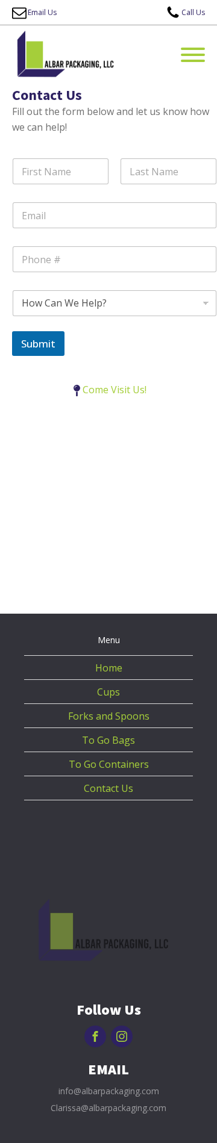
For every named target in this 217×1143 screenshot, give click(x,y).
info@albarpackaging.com (108, 1091)
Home (108, 667)
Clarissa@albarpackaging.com (108, 1107)
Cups (108, 692)
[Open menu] (193, 55)
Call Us (193, 12)
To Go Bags (108, 740)
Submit (38, 343)
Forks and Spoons (108, 716)
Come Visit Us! (114, 389)
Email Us (42, 12)
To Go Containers (109, 764)
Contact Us (108, 788)
